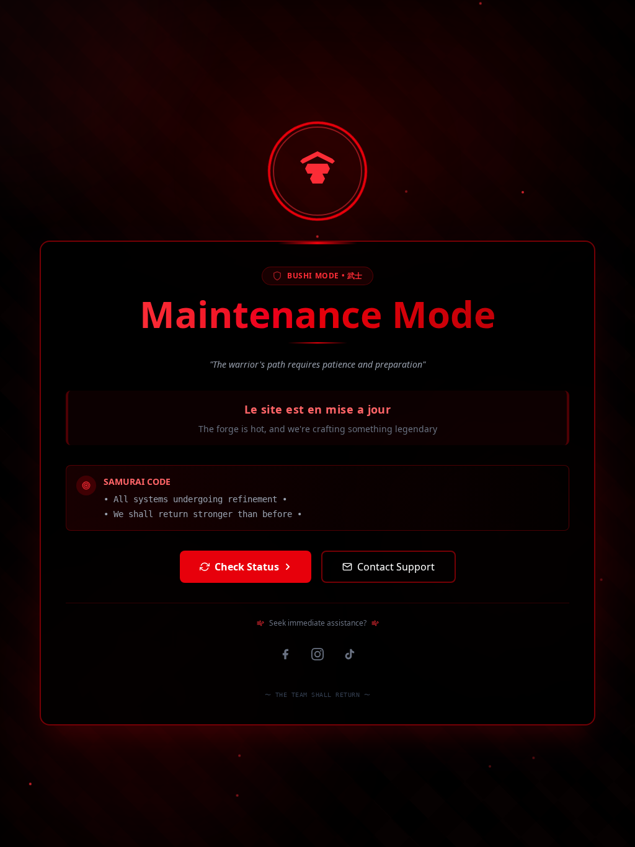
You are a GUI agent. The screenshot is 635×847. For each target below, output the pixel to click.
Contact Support (396, 567)
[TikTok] (350, 654)
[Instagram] (317, 654)
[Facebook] (285, 654)
